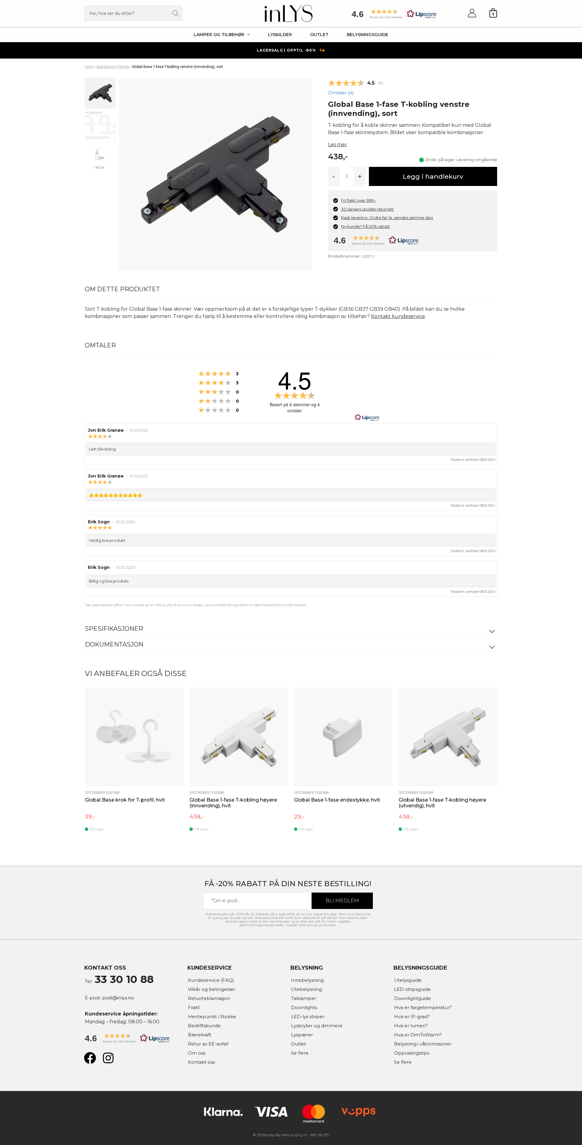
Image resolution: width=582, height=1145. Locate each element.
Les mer (337, 144)
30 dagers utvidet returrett (367, 209)
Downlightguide (412, 998)
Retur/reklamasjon (209, 998)
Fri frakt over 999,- (358, 200)
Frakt (194, 1007)
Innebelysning (307, 980)
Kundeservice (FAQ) (211, 980)
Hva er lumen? (411, 1025)
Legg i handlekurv (433, 176)
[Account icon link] (472, 13)
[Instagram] (108, 1058)
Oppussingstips (411, 1053)
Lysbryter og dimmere (317, 1025)
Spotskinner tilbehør (112, 67)
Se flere (300, 1053)
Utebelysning (306, 989)
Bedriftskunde (204, 1025)
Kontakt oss (201, 1062)
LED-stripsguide (412, 989)
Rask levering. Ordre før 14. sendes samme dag (387, 217)
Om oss (196, 1053)
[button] (391, 16)
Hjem (89, 67)
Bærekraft (199, 1035)
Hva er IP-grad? (412, 1016)
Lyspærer (302, 1035)
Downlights (304, 1007)
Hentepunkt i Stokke (212, 1016)
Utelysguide (408, 980)
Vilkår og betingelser (211, 989)
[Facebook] (90, 1058)
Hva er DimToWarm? (418, 1035)
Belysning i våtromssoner (423, 1044)
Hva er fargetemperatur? (423, 1007)
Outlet (298, 1044)
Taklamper (303, 998)
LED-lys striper (307, 1016)
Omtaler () (340, 93)
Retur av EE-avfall (208, 1044)
